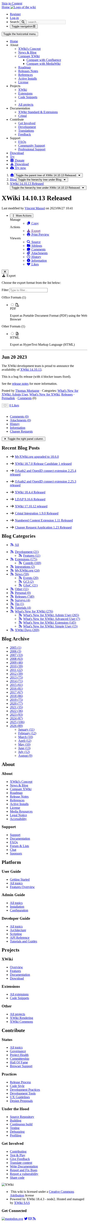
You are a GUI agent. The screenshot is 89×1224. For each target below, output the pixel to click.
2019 (16, 699)
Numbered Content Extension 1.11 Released (44, 520)
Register (15, 14)
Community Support (31, 145)
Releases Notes (28, 71)
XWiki (22, 89)
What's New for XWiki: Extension (49, 622)
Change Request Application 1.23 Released (43, 527)
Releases (67, 394)
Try (12, 156)
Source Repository (22, 1117)
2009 (16, 662)
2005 (15, 647)
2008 (16, 659)
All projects (25, 104)
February (27, 733)
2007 (16, 655)
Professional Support (31, 149)
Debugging (17, 1131)
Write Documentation (24, 1166)
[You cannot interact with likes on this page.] (5, 405)
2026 (16, 726)
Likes (35, 264)
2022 (16, 711)
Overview (16, 967)
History (36, 257)
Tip (19, 604)
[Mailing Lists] (30, 1218)
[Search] (23, 22)
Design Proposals (21, 1101)
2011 (16, 670)
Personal (23, 593)
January (26, 729)
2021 (16, 707)
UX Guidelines (20, 1097)
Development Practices (25, 1089)
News (22, 574)
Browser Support (21, 1066)
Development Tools (23, 1093)
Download (17, 153)
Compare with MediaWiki (43, 63)
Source (36, 242)
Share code (17, 1177)
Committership (19, 1058)
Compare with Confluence (43, 60)
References (25, 75)
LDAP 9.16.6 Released (30, 499)
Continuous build (21, 1124)
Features (31, 555)
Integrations (25, 566)
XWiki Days (27, 630)
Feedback (24, 134)
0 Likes (14, 405)
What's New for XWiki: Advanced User (51, 619)
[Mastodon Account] (12, 1218)
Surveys (22, 600)
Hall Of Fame (19, 1062)
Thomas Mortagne (27, 390)
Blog (13, 179)
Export (35, 231)
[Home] (12, 175)
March (25, 737)
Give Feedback (20, 1159)
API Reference (19, 937)
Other (21, 589)
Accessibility (18, 819)
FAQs (22, 142)
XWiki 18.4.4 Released (30, 492)
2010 (16, 666)
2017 (16, 692)
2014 (16, 681)
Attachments (39, 253)
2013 (16, 677)
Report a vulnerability (24, 1174)
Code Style (17, 1086)
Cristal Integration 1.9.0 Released (36, 513)
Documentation (20, 838)
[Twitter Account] (26, 1218)
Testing (14, 1128)
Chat (13, 849)
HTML (14, 337)
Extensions (25, 93)
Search (14, 22)
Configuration (19, 910)
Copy (35, 223)
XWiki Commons (21, 1021)
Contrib (32, 563)
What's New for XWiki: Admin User (51, 615)
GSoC (30, 585)
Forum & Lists (19, 846)
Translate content (21, 1162)
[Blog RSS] (34, 1218)
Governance (18, 1051)
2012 (16, 673)
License (23, 82)
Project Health (19, 1055)
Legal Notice (18, 815)
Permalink (8, 398)
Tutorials (23, 607)
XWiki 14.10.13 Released (27, 183)
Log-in (14, 18)
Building (15, 1120)
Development (27, 127)
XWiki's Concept (29, 48)
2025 (17, 722)
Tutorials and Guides (23, 941)
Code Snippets (27, 97)
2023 (16, 714)
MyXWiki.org (27, 570)
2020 (16, 703)
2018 (16, 696)
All (17, 545)
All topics (16, 883)
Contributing (18, 1151)
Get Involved (26, 123)
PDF (13, 308)
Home (14, 41)
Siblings (36, 245)
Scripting (16, 934)
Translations (26, 130)
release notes (20, 383)
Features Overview (22, 887)
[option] (48, 312)
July (24, 752)
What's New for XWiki (44, 394)
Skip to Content (12, 3)
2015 (16, 685)
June (24, 748)
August (25, 755)
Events (30, 578)
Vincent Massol (35, 208)
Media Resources (21, 811)
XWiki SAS (22, 1203)
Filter (5, 290)
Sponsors (16, 853)
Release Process (20, 1082)
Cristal (22, 115)
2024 (16, 718)
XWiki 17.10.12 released (31, 506)
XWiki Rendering (21, 1018)
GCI (28, 581)
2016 (16, 688)
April (24, 740)
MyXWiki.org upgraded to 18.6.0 (37, 456)
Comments (38, 249)
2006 (15, 651)
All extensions (19, 994)
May (24, 744)
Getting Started (20, 879)
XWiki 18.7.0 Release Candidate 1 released (43, 463)
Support (15, 835)
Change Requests (21, 431)
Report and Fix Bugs (23, 1170)
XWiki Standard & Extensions (38, 112)
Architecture (18, 930)
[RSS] (12, 545)
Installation (17, 906)
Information (39, 260)
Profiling (15, 1135)
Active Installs (27, 78)
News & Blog (27, 52)
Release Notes (19, 796)
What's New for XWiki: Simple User (50, 626)
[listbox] (44, 321)
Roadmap (24, 67)
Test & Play (17, 1155)
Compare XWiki (29, 56)
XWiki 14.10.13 (30, 369)
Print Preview (40, 234)
